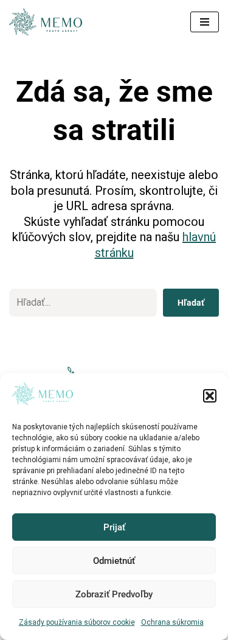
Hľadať (191, 303)
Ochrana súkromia (172, 622)
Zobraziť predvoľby (114, 594)
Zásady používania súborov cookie (77, 622)
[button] (210, 396)
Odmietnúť (114, 560)
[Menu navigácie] (204, 22)
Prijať (114, 527)
